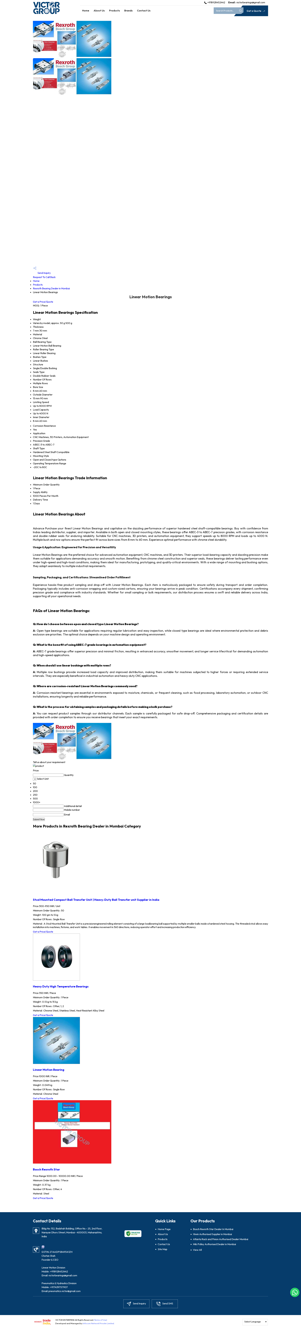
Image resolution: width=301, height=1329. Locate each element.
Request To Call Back (44, 277)
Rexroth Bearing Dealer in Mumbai (51, 288)
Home (85, 10)
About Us (99, 10)
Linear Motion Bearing (48, 1070)
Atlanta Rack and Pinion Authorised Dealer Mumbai (220, 1239)
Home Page (164, 1229)
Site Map (162, 1249)
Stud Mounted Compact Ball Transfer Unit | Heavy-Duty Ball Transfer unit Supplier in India (96, 900)
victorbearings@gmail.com (250, 2)
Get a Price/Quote (43, 301)
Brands (128, 10)
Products (114, 10)
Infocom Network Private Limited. (98, 1323)
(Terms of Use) (100, 1320)
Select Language (252, 1321)
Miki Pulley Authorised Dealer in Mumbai (214, 1244)
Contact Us (143, 10)
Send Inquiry (44, 272)
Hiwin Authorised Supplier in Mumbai (212, 1234)
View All (197, 1249)
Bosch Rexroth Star (46, 1169)
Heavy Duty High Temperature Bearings (61, 986)
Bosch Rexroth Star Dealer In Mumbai (213, 1229)
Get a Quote (254, 10)
